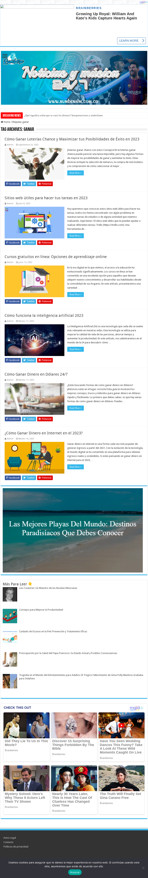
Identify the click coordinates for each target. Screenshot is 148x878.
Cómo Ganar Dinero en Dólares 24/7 (36, 374)
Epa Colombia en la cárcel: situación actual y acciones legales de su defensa (63, 115)
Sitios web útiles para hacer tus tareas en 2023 (46, 198)
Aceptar (75, 872)
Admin (10, 145)
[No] (143, 868)
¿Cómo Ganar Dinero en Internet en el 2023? (44, 433)
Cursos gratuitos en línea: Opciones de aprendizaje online (56, 256)
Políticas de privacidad (15, 846)
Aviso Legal (9, 837)
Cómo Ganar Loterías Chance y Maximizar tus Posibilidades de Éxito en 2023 (72, 139)
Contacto (8, 842)
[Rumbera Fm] (74, 77)
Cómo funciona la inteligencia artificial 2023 (44, 315)
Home (6, 121)
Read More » (76, 173)
